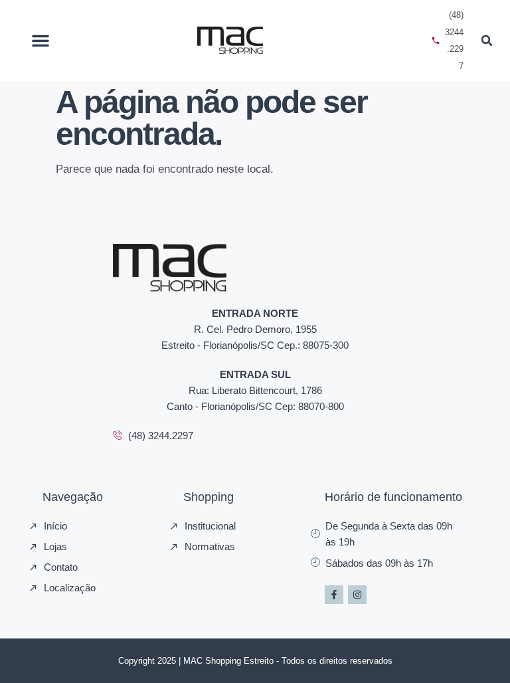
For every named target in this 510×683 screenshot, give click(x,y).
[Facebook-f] (334, 594)
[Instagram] (357, 594)
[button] (40, 40)
